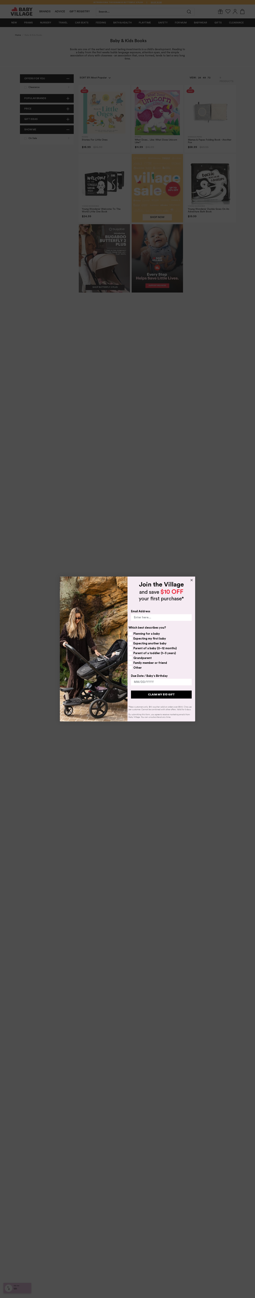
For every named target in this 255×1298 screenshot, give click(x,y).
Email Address (140, 611)
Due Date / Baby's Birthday (149, 675)
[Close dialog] (191, 580)
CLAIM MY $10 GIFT (161, 694)
